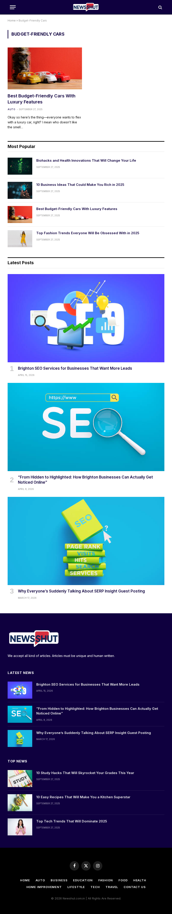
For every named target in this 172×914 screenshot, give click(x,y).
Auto (11, 109)
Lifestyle (76, 887)
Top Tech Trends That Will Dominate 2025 (71, 821)
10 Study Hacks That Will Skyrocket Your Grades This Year (85, 773)
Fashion (105, 880)
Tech (95, 887)
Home (12, 20)
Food (123, 880)
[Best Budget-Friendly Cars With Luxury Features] (45, 68)
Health (139, 880)
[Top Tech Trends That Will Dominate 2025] (20, 826)
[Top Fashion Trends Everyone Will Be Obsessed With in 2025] (20, 238)
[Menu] (13, 7)
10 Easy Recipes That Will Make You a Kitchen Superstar (83, 797)
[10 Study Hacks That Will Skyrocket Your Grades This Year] (20, 778)
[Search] (159, 7)
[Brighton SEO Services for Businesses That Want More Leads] (86, 318)
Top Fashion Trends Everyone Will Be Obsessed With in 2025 (87, 233)
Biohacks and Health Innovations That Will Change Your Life (86, 160)
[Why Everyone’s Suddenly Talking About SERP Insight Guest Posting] (86, 541)
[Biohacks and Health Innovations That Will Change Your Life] (20, 166)
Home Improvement (44, 887)
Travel (111, 887)
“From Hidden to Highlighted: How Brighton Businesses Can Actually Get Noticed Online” (85, 480)
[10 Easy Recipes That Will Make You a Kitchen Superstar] (20, 802)
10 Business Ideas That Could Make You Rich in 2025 (80, 184)
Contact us (135, 887)
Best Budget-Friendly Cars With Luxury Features (41, 99)
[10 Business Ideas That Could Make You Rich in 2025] (20, 190)
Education (82, 880)
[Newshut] (85, 7)
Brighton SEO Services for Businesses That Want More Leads (75, 368)
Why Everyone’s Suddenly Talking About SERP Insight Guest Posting (81, 591)
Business (59, 880)
